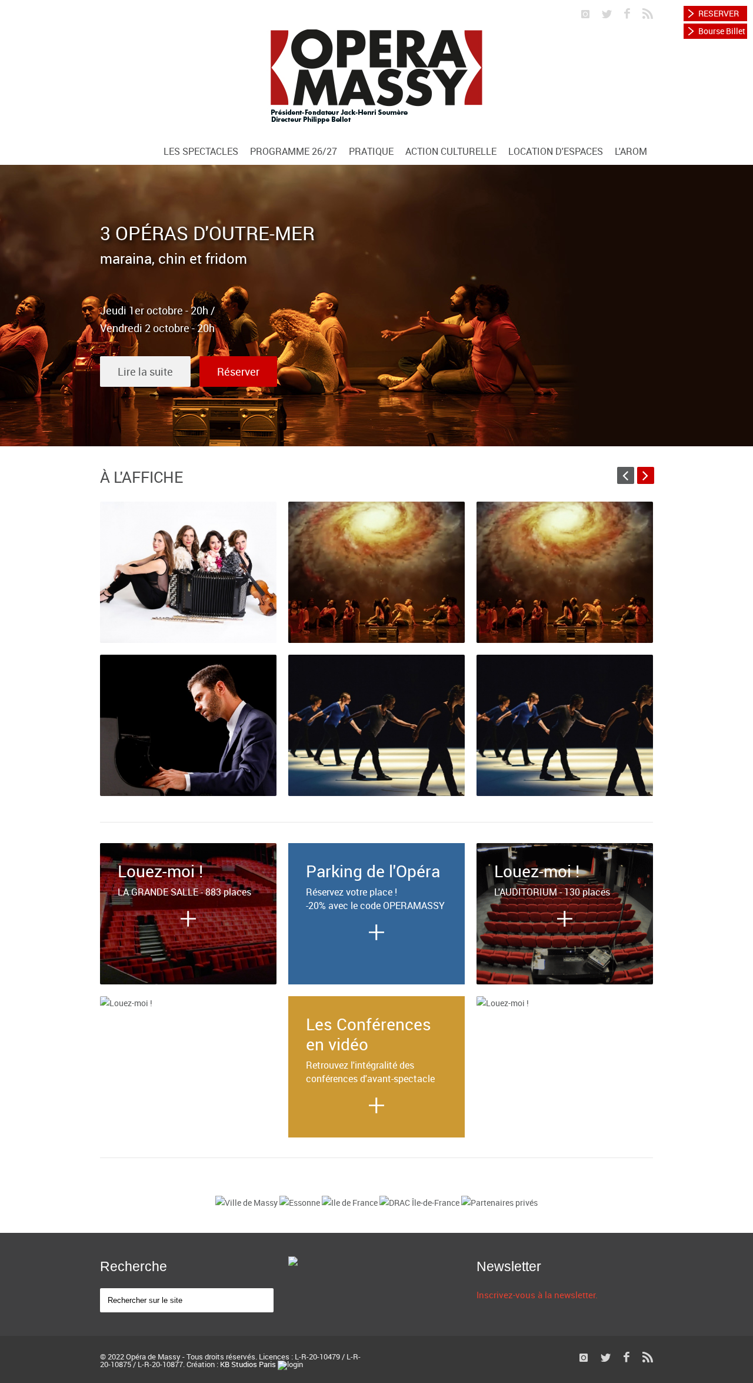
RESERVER (718, 13)
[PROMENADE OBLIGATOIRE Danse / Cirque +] (376, 725)
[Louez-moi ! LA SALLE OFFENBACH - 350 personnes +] (565, 1003)
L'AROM (631, 151)
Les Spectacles (201, 151)
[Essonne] (300, 1202)
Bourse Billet (721, 31)
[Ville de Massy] (247, 1202)
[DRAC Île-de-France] (420, 1202)
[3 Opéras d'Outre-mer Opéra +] (376, 572)
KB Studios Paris (248, 1364)
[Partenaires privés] (499, 1202)
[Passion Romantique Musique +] (188, 725)
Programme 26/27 (293, 151)
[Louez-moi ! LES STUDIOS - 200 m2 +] (188, 1003)
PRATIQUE (371, 151)
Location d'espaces (555, 151)
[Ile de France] (350, 1202)
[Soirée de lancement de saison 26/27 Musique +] (188, 572)
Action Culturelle (451, 151)
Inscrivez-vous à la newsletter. (537, 1295)
